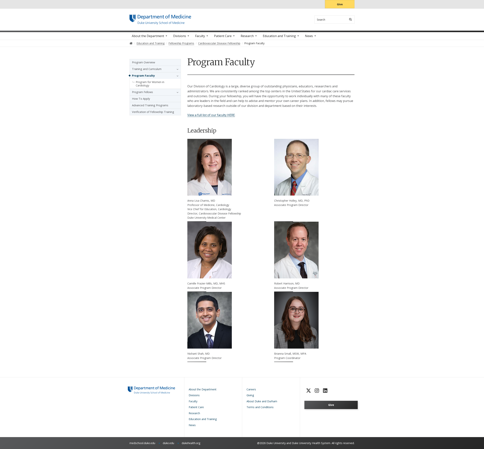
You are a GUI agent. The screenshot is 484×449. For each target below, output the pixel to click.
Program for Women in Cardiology (150, 83)
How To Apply (141, 98)
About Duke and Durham (262, 401)
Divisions (179, 36)
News (309, 36)
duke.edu (168, 443)
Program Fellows (142, 92)
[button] (176, 69)
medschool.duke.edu (142, 443)
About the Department (148, 36)
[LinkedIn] (325, 390)
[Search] (350, 19)
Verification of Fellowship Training (153, 112)
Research (247, 36)
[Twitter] (308, 390)
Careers (251, 389)
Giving (250, 395)
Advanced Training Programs (150, 105)
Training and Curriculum (146, 69)
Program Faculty (143, 75)
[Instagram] (317, 390)
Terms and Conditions (260, 407)
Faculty (200, 36)
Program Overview (143, 62)
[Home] (160, 18)
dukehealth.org (191, 443)
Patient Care (223, 36)
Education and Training (279, 36)
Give (340, 4)
